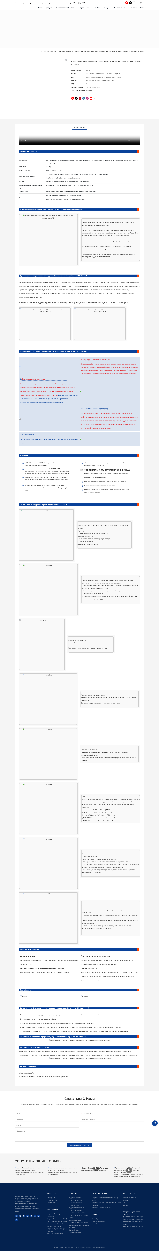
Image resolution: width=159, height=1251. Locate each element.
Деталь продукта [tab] (79, 127)
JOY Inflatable (44, 51)
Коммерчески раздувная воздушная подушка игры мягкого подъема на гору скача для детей (114, 51)
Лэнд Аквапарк (78, 51)
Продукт (54, 51)
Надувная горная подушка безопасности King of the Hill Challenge (62, 1173)
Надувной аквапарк (65, 51)
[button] (145, 8)
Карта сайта (81, 1247)
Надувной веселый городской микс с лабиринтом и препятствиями (29, 1173)
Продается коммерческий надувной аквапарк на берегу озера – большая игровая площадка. (128, 1175)
